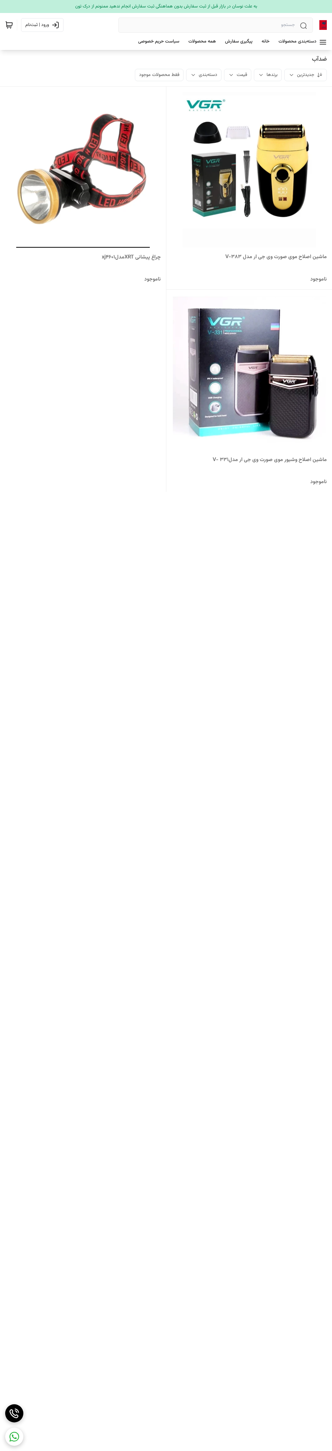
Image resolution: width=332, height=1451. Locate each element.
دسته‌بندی (208, 75)
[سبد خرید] (9, 25)
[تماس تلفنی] (14, 1413)
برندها (272, 75)
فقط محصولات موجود (159, 75)
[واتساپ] (14, 1437)
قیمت (242, 75)
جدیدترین (305, 75)
